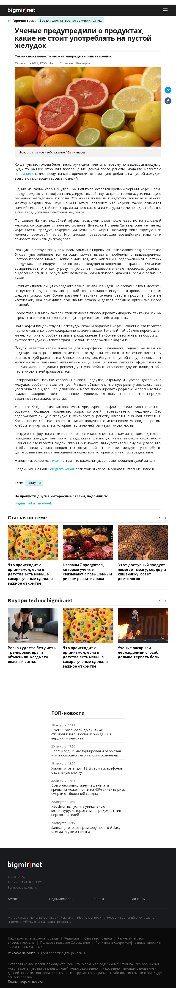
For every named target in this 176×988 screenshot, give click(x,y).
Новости (97, 899)
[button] (159, 518)
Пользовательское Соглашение (65, 942)
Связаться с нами (98, 938)
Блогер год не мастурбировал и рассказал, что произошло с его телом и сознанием (86, 753)
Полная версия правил (25, 981)
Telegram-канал (61, 469)
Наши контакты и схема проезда (33, 938)
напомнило (24, 173)
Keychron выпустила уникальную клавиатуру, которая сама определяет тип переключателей (86, 810)
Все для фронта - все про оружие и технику (71, 20)
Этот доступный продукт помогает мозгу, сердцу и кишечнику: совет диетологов (142, 571)
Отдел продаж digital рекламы (61, 953)
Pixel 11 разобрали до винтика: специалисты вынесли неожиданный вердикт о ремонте (81, 734)
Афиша (13, 899)
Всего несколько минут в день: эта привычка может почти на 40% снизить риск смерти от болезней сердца (88, 789)
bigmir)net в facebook (33, 503)
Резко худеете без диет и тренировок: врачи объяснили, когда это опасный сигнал (32, 654)
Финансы (138, 899)
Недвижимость (61, 899)
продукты (34, 483)
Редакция (71, 938)
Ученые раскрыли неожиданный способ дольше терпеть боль (138, 652)
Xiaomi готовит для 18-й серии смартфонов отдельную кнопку (87, 770)
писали (56, 460)
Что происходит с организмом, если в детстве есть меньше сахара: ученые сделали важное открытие (30, 574)
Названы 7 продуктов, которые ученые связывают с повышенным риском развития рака (87, 571)
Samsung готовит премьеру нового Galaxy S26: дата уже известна (86, 829)
